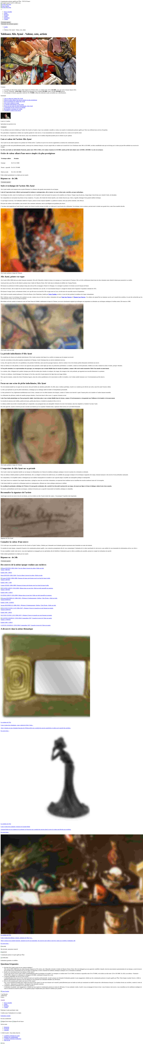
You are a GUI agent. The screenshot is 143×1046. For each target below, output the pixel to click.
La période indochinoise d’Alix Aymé (14, 104)
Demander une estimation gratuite (9, 24)
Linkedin (6, 1030)
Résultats (6, 14)
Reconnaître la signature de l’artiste (13, 109)
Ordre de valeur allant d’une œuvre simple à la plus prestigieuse (20, 100)
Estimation (7, 17)
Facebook (6, 1028)
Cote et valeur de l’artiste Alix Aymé (13, 98)
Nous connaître (8, 11)
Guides (6, 16)
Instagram (6, 1027)
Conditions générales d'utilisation (12, 1038)
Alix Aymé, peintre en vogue (11, 103)
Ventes (5, 13)
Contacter (3, 127)
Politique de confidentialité (11, 1037)
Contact (6, 19)
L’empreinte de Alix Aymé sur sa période (14, 107)
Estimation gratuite (5, 22)
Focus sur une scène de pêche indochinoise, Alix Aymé (18, 106)
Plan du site (7, 1040)
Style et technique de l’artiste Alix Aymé (14, 101)
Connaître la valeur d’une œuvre (12, 110)
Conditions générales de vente (12, 1035)
